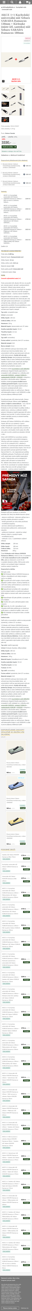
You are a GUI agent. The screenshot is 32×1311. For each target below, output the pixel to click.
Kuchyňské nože (21, 7)
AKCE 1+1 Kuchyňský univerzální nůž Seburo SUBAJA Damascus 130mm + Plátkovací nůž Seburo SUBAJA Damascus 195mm (11, 942)
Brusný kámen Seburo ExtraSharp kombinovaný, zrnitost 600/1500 (11, 183)
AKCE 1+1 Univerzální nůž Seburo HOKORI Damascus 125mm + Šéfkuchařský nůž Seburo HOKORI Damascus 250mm (10, 1231)
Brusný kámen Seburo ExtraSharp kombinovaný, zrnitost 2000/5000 (11, 174)
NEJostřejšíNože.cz (9, 7)
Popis (3, 275)
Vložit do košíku (8, 147)
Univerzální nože (7, 9)
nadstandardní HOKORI (8, 377)
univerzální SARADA (7, 375)
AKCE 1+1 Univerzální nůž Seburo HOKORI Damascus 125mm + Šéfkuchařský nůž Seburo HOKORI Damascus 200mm (10, 1200)
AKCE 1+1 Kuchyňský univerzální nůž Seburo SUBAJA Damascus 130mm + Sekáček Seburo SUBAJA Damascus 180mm (10, 1028)
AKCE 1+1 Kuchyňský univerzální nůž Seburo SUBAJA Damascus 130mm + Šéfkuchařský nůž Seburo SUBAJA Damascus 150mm (10, 1045)
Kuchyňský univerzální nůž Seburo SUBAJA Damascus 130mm (10, 867)
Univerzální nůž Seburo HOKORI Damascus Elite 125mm (9, 879)
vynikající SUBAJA (20, 375)
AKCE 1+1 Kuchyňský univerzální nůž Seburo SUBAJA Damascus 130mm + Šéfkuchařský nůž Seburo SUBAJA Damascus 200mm (10, 1061)
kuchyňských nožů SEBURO (20, 368)
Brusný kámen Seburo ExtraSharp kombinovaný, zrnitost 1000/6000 (11, 165)
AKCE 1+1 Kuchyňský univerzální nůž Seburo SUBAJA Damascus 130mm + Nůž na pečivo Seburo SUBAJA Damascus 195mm (11, 925)
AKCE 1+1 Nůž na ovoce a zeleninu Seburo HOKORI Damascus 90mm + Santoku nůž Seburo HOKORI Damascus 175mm (10, 1141)
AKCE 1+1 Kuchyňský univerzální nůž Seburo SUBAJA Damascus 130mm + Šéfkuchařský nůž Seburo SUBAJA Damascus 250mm (10, 893)
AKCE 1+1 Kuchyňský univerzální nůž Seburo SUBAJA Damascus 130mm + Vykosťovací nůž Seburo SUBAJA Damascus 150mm (10, 909)
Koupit (23, 772)
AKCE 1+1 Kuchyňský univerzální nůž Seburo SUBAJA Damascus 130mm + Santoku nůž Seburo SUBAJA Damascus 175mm (10, 977)
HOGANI (19, 377)
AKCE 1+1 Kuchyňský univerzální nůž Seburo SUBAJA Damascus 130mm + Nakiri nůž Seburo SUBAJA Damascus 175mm (10, 1012)
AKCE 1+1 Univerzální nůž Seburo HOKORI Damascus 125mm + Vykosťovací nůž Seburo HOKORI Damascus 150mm (10, 1078)
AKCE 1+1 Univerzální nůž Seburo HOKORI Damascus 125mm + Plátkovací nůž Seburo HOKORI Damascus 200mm (10, 1110)
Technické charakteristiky (11, 251)
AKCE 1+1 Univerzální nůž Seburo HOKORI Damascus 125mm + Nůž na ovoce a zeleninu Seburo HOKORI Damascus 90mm (10, 1094)
